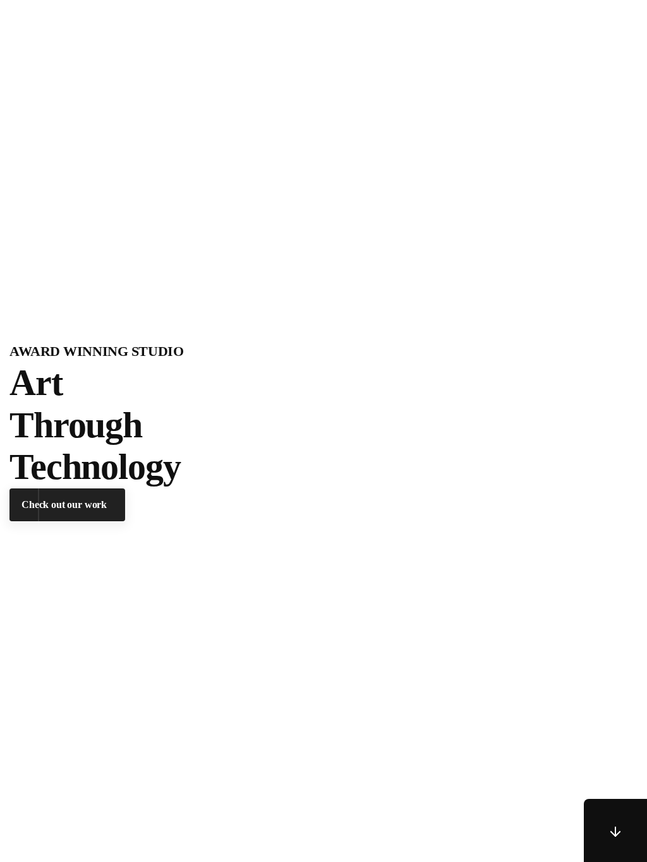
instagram (599, 486)
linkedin (599, 428)
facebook (599, 373)
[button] (67, 504)
